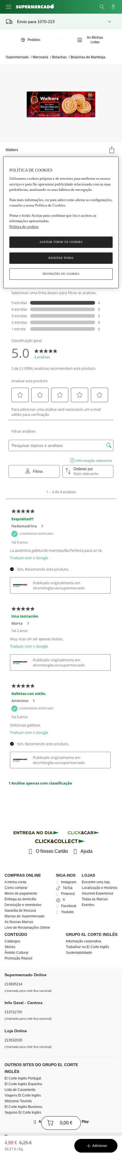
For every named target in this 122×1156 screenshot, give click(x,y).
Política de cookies (24, 226)
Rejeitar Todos (61, 258)
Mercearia (42, 57)
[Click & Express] (36, 833)
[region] (61, 222)
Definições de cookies (61, 274)
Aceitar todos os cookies (61, 242)
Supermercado (18, 57)
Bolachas (61, 57)
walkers (12, 150)
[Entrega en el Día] (61, 842)
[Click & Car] (83, 833)
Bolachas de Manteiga (88, 57)
